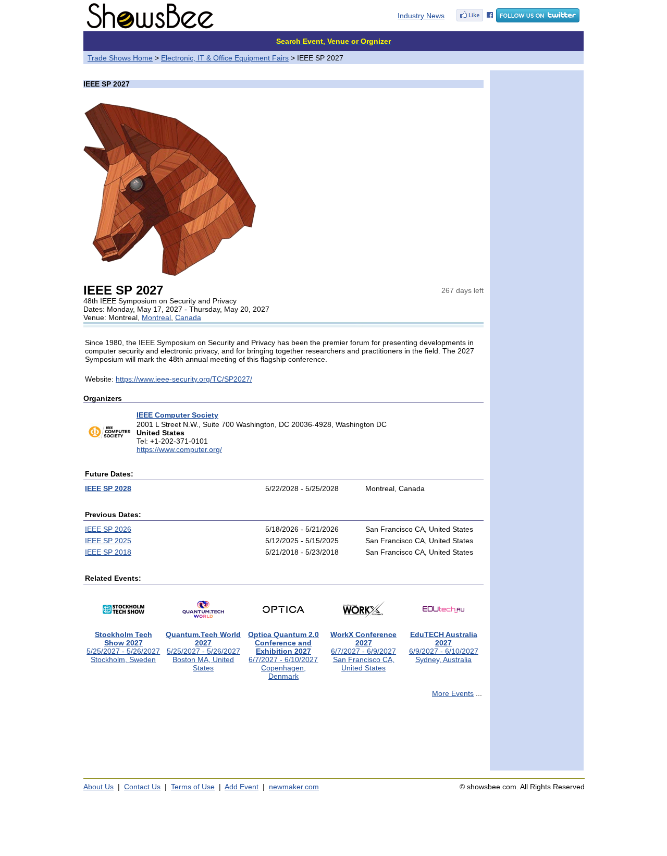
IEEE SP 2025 (108, 540)
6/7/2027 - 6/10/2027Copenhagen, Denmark (283, 655)
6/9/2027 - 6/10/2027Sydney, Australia (443, 647)
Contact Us (142, 786)
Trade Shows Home (120, 58)
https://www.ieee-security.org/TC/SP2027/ (184, 379)
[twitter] (537, 20)
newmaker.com (294, 786)
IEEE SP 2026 (108, 529)
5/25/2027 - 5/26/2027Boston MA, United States (203, 651)
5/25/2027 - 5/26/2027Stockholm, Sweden (123, 647)
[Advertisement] (283, 738)
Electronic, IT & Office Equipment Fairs (225, 58)
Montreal (156, 317)
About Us (98, 786)
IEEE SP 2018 (108, 552)
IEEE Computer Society (177, 415)
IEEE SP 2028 (108, 488)
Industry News (421, 15)
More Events (453, 693)
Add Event (241, 786)
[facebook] (474, 20)
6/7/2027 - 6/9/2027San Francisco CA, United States (363, 651)
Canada (188, 317)
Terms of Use (193, 786)
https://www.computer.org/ (179, 449)
